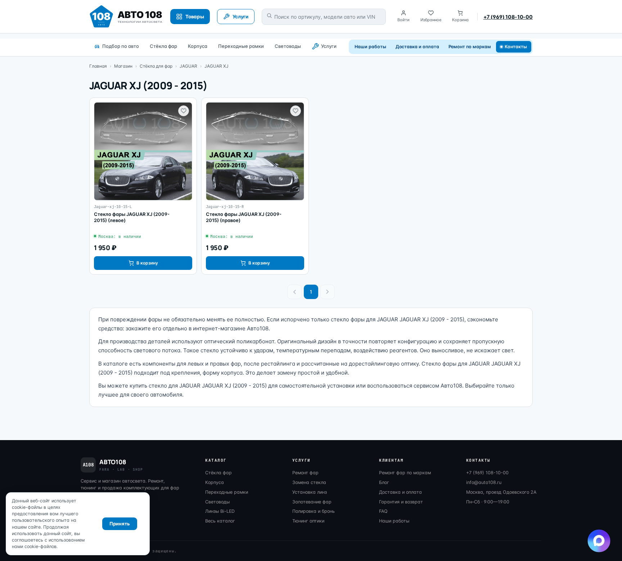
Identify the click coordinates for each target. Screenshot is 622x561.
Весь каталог (220, 521)
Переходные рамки (241, 46)
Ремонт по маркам (470, 46)
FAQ (383, 511)
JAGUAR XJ (216, 66)
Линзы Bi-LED (220, 511)
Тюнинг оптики (308, 521)
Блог (384, 482)
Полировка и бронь (313, 511)
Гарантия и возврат (401, 502)
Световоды (288, 46)
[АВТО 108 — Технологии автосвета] (126, 16)
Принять (119, 523)
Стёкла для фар (156, 66)
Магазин (123, 66)
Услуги (329, 46)
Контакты (516, 46)
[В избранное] (183, 110)
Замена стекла (309, 482)
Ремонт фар (305, 472)
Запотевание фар (312, 502)
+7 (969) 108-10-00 (508, 17)
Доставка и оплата (417, 46)
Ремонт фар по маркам (405, 472)
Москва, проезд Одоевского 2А (501, 492)
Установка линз (309, 492)
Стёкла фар (163, 46)
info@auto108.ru (483, 482)
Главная (98, 66)
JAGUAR (188, 66)
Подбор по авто (120, 46)
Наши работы (370, 46)
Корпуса (197, 46)
